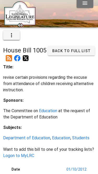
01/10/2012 (76, 169)
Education (48, 110)
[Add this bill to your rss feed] (8, 56)
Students (80, 137)
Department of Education (26, 137)
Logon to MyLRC (18, 155)
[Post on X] (25, 56)
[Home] (20, 25)
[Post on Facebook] (17, 56)
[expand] (11, 35)
